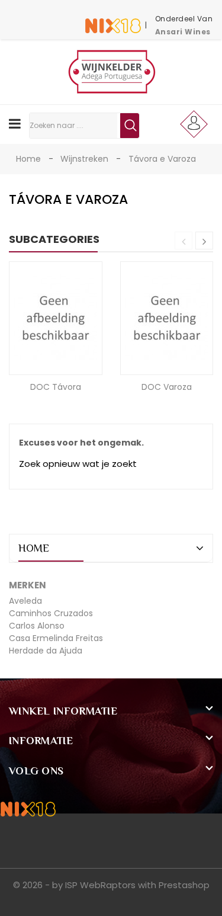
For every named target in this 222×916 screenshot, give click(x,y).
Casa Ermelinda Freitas (56, 638)
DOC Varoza (166, 387)
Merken (27, 585)
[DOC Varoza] (166, 318)
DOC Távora (55, 387)
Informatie (41, 741)
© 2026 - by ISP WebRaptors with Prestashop (111, 885)
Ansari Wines (183, 32)
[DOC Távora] (55, 318)
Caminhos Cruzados (51, 613)
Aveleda (25, 601)
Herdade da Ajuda (45, 650)
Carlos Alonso (37, 626)
